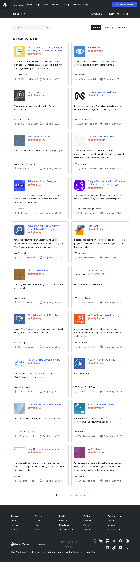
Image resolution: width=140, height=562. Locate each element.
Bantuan (63, 520)
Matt (111, 520)
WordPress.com (116, 516)
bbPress (112, 525)
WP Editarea (95, 449)
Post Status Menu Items (102, 404)
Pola (37, 529)
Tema (37, 520)
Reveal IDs (94, 47)
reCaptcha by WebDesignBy (43, 359)
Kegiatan (87, 520)
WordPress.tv (66, 529)
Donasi (87, 525)
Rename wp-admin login (102, 92)
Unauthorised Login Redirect (43, 449)
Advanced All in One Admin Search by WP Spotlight (43, 227)
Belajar (62, 516)
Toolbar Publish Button (101, 136)
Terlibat (86, 516)
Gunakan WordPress (124, 5)
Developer (64, 525)
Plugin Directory (18, 14)
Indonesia (41, 544)
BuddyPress (114, 529)
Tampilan (39, 516)
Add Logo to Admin (38, 136)
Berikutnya (80, 495)
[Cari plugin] (48, 27)
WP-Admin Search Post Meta (44, 315)
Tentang (15, 516)
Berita (13, 520)
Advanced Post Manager (41, 181)
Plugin (38, 525)
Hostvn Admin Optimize (101, 359)
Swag (87, 529)
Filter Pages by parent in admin (45, 404)
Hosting (14, 525)
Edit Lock (93, 225)
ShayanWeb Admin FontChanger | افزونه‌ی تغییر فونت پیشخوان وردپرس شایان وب (106, 183)
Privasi (14, 529)
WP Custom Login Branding (103, 315)
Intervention (95, 270)
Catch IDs (33, 92)
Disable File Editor (37, 270)
